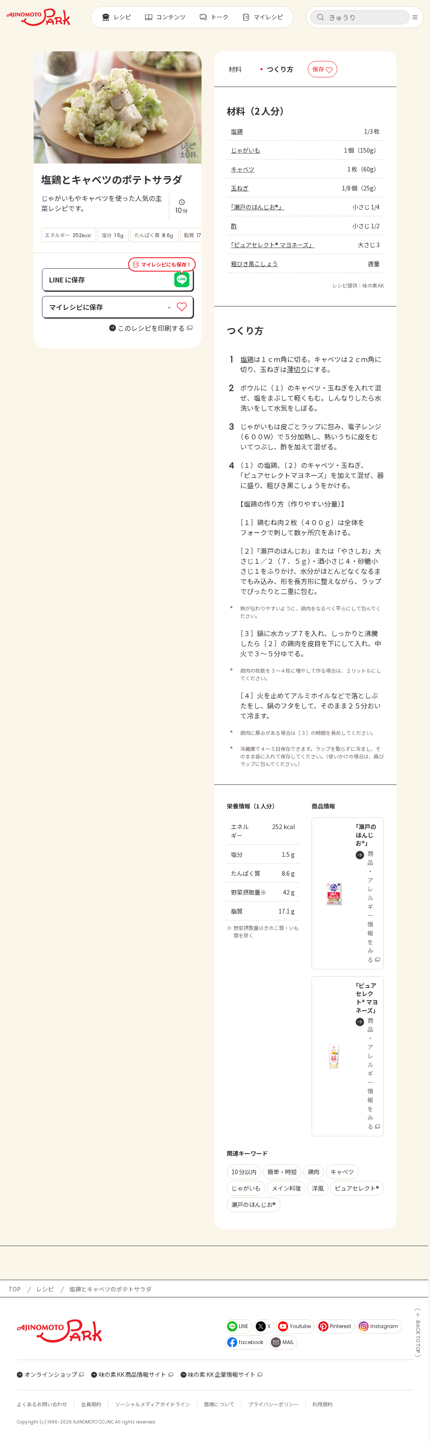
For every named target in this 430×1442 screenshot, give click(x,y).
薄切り (297, 369)
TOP (14, 1289)
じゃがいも (245, 150)
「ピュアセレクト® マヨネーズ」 (273, 244)
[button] (360, 17)
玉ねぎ (240, 188)
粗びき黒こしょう (254, 263)
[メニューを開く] (415, 17)
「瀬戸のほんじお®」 (257, 207)
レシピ (45, 1289)
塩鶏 (237, 131)
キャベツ (242, 169)
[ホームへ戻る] (38, 17)
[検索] (320, 18)
